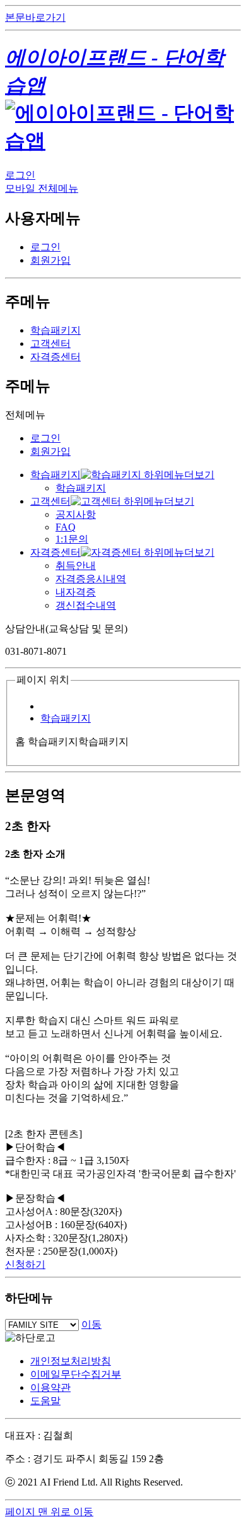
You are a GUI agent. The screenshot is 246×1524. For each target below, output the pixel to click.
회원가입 (50, 260)
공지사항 (76, 514)
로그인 (20, 175)
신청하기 (25, 1264)
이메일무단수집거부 (75, 1374)
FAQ (66, 527)
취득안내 (76, 565)
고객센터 (50, 343)
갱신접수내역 (86, 605)
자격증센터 (55, 356)
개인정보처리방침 (70, 1361)
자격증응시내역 (91, 578)
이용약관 (50, 1387)
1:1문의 (72, 539)
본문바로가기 (35, 17)
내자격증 (76, 592)
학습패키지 (55, 330)
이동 (91, 1324)
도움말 (45, 1400)
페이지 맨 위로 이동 (49, 1511)
